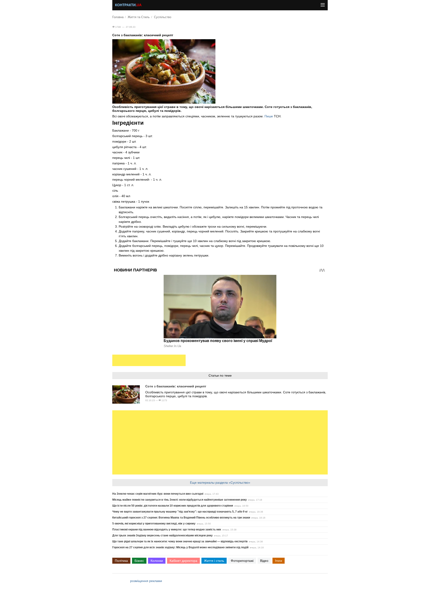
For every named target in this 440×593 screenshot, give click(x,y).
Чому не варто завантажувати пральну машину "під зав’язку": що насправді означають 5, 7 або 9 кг (180, 511)
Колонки (157, 561)
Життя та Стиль (139, 17)
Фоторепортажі (242, 561)
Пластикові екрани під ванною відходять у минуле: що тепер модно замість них (166, 529)
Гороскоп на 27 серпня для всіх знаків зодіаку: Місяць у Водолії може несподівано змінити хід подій (180, 547)
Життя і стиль (214, 561)
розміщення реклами (146, 581)
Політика (121, 561)
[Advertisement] (149, 360)
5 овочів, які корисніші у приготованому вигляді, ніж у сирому (153, 523)
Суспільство (162, 17)
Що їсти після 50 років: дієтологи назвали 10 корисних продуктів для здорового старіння (172, 505)
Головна (118, 17)
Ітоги (278, 561)
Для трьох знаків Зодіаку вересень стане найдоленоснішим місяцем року (162, 535)
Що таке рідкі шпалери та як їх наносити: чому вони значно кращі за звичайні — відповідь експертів (180, 541)
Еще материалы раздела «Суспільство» (220, 482)
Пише (269, 116)
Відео (264, 561)
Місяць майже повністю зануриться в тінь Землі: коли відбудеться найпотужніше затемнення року (179, 499)
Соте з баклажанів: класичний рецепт (175, 386)
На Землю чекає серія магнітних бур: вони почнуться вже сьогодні (157, 493)
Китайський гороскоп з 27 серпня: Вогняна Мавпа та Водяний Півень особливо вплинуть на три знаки (181, 517)
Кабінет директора (183, 561)
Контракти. (128, 5)
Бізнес (139, 561)
